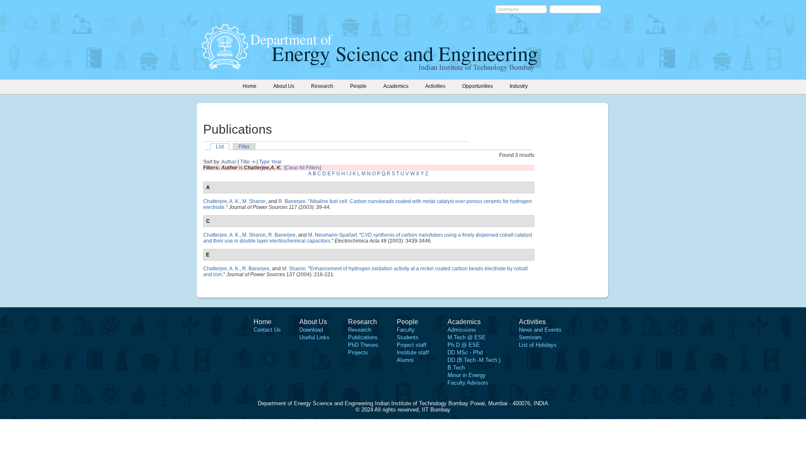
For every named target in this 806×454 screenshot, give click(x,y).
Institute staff (413, 352)
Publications (363, 337)
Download (311, 330)
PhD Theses (363, 345)
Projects (358, 352)
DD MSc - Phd (465, 352)
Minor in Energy (466, 375)
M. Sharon (254, 201)
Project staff (412, 345)
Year (276, 162)
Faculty (406, 330)
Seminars (530, 337)
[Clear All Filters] (302, 168)
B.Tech (456, 367)
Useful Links (314, 337)
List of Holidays (538, 345)
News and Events (540, 330)
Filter (244, 147)
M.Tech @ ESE (466, 337)
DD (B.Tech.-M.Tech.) (473, 360)
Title (245, 162)
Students (408, 337)
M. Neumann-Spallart (332, 235)
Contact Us (267, 330)
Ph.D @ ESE (463, 345)
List (220, 147)
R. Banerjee (292, 201)
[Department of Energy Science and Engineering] (225, 67)
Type (264, 162)
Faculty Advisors (467, 383)
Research (359, 330)
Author (228, 162)
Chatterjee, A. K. (221, 201)
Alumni (405, 360)
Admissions (461, 330)
